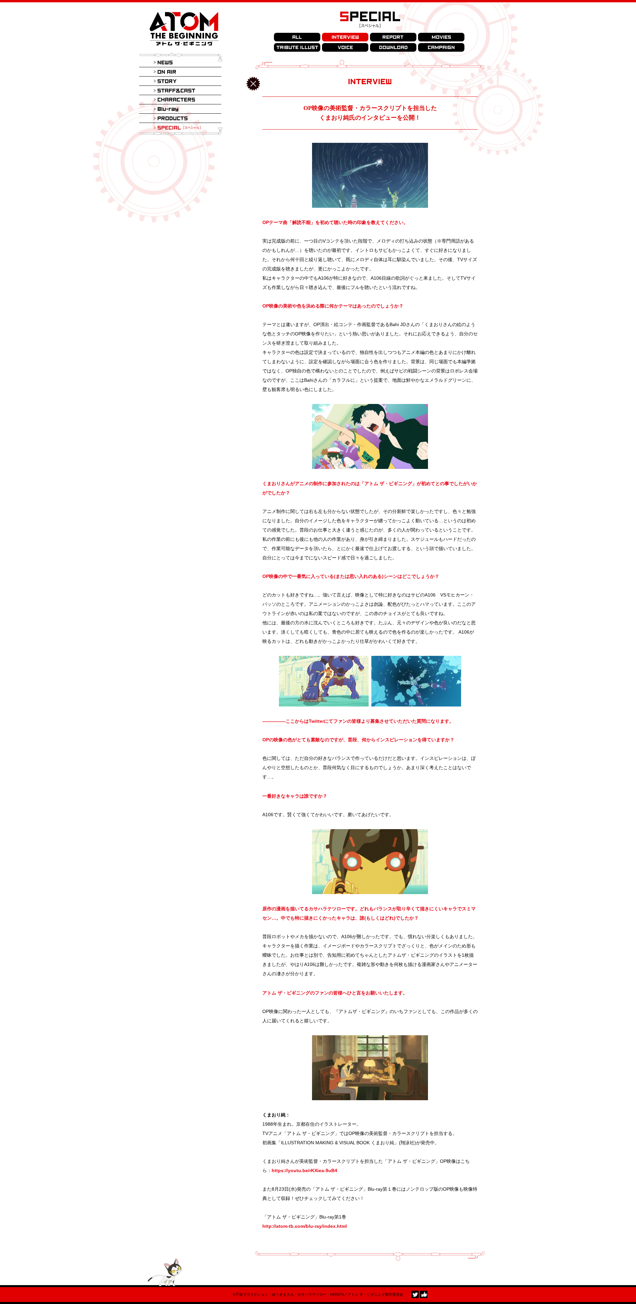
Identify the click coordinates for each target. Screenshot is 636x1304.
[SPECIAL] (180, 127)
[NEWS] (180, 62)
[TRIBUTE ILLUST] (297, 47)
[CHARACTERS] (180, 99)
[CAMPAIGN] (441, 47)
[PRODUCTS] (180, 118)
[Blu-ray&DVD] (180, 109)
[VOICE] (345, 47)
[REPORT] (393, 37)
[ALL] (297, 37)
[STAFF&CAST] (180, 90)
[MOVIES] (441, 37)
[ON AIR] (180, 72)
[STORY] (180, 81)
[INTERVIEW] (345, 37)
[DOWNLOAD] (393, 47)
